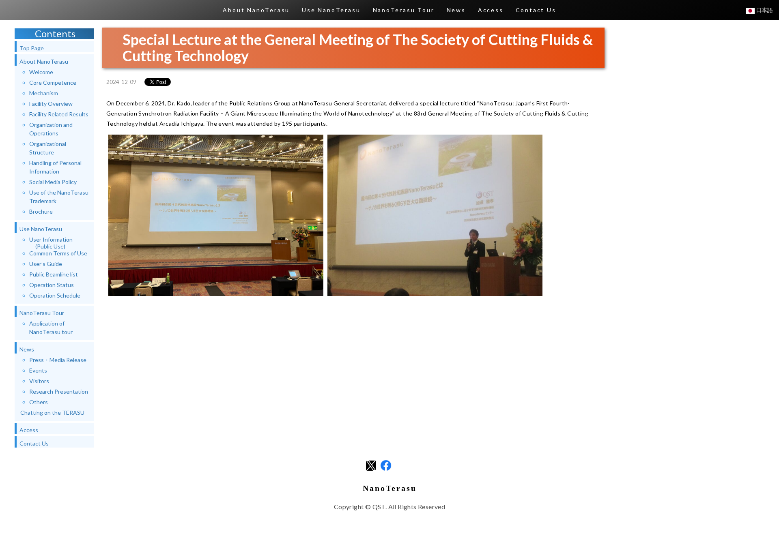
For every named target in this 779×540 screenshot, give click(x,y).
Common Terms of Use (58, 253)
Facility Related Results (58, 114)
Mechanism (43, 93)
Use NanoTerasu (331, 9)
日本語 (764, 9)
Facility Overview (51, 103)
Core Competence (52, 82)
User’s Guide (45, 263)
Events (38, 370)
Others (38, 402)
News (456, 9)
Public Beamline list (53, 274)
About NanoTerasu (256, 9)
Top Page (31, 48)
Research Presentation (58, 391)
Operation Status (51, 284)
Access (491, 9)
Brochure (41, 211)
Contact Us (536, 9)
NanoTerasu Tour (404, 9)
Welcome (41, 72)
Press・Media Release (57, 359)
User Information (51, 243)
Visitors (39, 380)
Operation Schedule (54, 295)
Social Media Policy (53, 181)
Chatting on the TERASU (52, 412)
